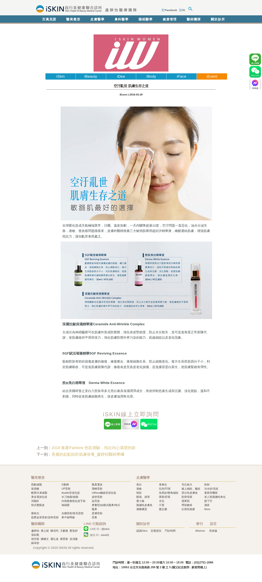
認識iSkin (141, 530)
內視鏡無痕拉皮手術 (73, 500)
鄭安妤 (74, 530)
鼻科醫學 (122, 19)
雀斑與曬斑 (211, 492)
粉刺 (207, 484)
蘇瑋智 (35, 543)
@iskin (105, 528)
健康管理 (170, 19)
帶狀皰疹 (187, 505)
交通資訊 (156, 530)
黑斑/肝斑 (164, 496)
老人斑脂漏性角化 (215, 496)
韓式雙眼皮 (38, 505)
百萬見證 (49, 19)
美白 (139, 484)
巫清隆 (74, 538)
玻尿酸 (35, 488)
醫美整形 (73, 19)
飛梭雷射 (97, 488)
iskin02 (105, 535)
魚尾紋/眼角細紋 (168, 492)
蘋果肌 (186, 500)
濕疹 (207, 505)
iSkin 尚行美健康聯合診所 (85, 8)
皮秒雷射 (97, 496)
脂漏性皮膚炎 (144, 505)
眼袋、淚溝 (143, 496)
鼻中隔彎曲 (68, 517)
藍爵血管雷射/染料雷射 (45, 517)
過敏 (139, 488)
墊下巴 (208, 500)
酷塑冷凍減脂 (39, 492)
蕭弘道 (54, 538)
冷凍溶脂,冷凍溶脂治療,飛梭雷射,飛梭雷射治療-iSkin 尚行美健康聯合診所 (66, 564)
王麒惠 (64, 530)
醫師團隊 (194, 19)
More (207, 509)
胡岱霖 (35, 538)
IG (183, 10)
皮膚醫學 (97, 19)
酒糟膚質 (141, 509)
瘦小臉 (140, 500)
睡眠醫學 (146, 19)
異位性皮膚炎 (190, 492)
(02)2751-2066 (203, 562)
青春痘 (163, 484)
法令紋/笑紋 (211, 488)
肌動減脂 (36, 484)
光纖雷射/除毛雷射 (72, 513)
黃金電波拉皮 (39, 496)
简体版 (213, 530)
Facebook (171, 10)
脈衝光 (35, 513)
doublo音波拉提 (70, 492)
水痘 (161, 500)
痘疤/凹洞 (164, 488)
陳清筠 (54, 530)
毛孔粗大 (187, 484)
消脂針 (35, 500)
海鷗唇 (65, 505)
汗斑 (161, 505)
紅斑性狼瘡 (188, 509)
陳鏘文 (45, 538)
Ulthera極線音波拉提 (104, 492)
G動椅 (65, 484)
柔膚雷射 (97, 513)
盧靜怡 (35, 530)
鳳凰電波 (97, 484)
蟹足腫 (163, 509)
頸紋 (139, 492)
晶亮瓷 (96, 500)
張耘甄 (35, 534)
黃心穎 (45, 530)
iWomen (200, 530)
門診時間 (170, 530)
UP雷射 (66, 488)
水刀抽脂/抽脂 (69, 496)
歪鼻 (94, 517)
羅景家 (64, 538)
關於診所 (218, 19)
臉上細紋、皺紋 (191, 488)
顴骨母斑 (187, 496)
